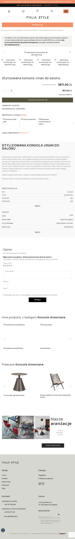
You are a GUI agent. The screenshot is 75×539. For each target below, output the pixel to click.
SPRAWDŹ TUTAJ (51, 5)
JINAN (24, 115)
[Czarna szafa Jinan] (28, 123)
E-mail (5, 288)
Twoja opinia (9, 271)
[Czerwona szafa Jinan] (10, 123)
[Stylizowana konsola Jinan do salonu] (46, 123)
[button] (37, 25)
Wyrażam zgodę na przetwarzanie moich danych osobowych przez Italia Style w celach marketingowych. (51, 521)
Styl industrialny (17, 30)
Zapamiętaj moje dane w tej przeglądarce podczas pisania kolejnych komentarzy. (31, 295)
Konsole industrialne (31, 30)
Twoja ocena (8, 263)
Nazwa (6, 282)
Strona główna (6, 30)
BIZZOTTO (24, 133)
